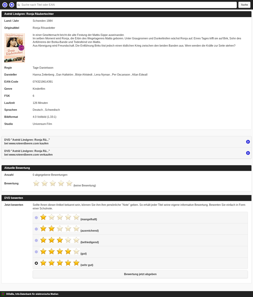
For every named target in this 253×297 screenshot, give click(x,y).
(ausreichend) (89, 230)
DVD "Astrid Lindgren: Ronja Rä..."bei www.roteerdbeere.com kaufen (27, 141)
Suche (244, 5)
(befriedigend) (89, 242)
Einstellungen (4, 4)
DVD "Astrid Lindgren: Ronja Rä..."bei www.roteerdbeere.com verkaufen (28, 153)
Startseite (11, 4)
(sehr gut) (86, 265)
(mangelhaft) (88, 219)
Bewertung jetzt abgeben (140, 274)
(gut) (83, 253)
